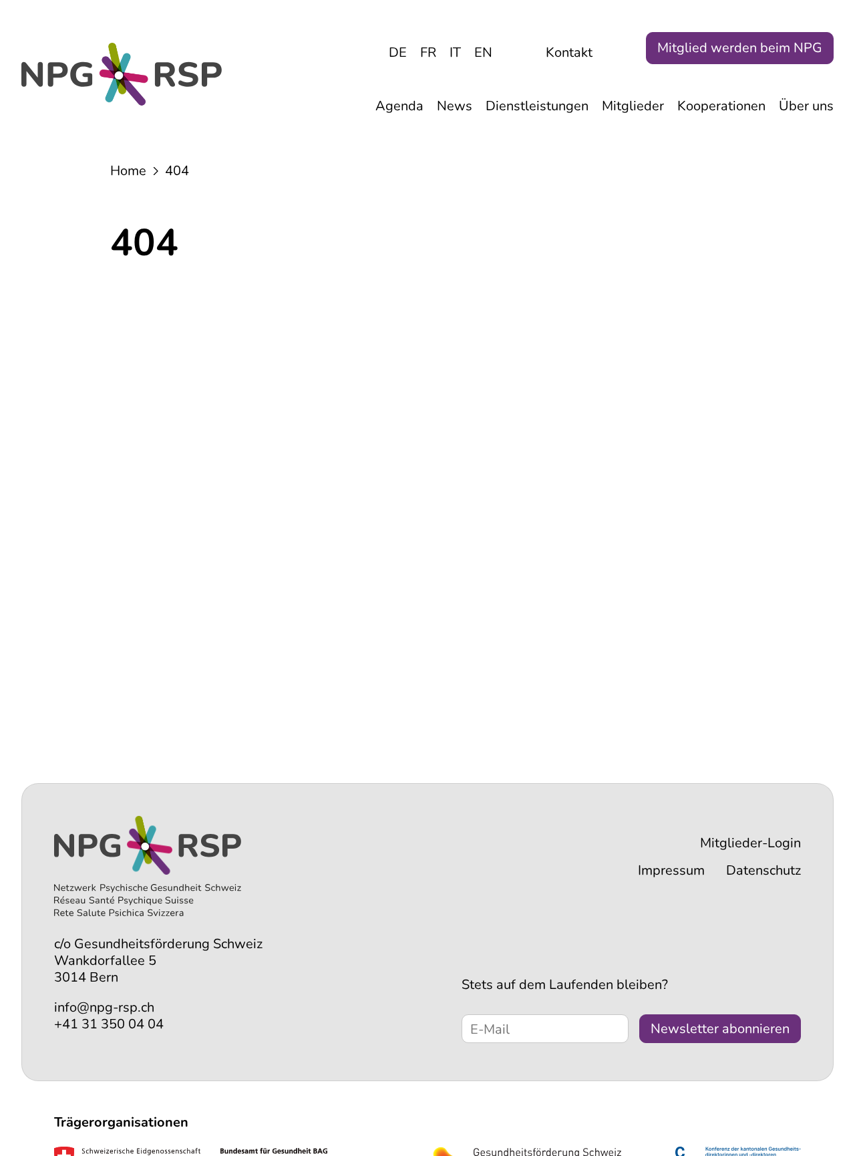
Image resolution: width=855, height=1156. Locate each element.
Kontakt (569, 52)
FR (428, 52)
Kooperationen (721, 106)
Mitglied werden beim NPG (739, 48)
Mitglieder (633, 106)
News (454, 106)
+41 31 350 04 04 (109, 1024)
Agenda (399, 106)
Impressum (671, 870)
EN (483, 52)
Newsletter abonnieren (720, 1029)
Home (128, 170)
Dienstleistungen (537, 106)
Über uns (806, 106)
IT (455, 52)
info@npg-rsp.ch (104, 1007)
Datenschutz (763, 870)
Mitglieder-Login (750, 843)
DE (398, 52)
